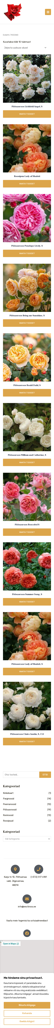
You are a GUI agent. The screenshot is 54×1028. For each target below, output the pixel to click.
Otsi (45, 774)
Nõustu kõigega (27, 1005)
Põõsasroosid (9, 809)
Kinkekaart (8, 793)
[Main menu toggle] (48, 12)
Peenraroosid (9, 804)
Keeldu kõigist (27, 1021)
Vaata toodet (27, 114)
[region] (27, 1000)
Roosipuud (8, 820)
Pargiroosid (8, 798)
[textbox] (25, 839)
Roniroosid (8, 815)
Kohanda (27, 1013)
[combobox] (27, 839)
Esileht (6, 35)
